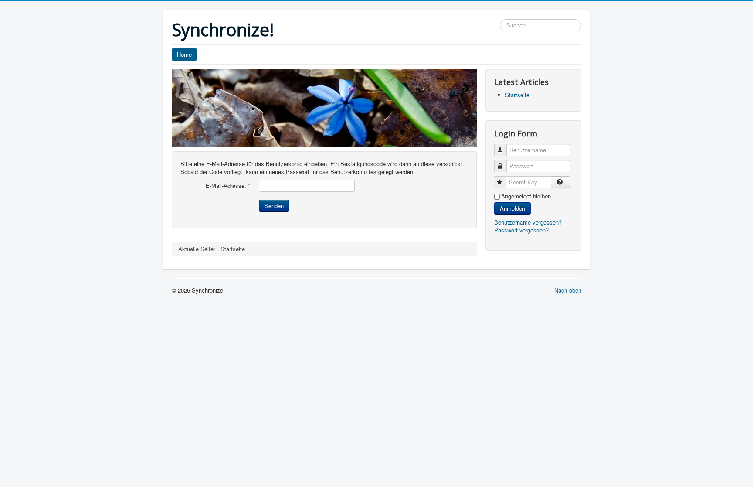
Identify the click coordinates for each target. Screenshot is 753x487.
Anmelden (512, 208)
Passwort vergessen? (521, 230)
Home (184, 54)
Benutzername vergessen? (528, 222)
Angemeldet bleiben (526, 196)
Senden (274, 205)
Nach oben (567, 290)
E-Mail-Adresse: (228, 186)
